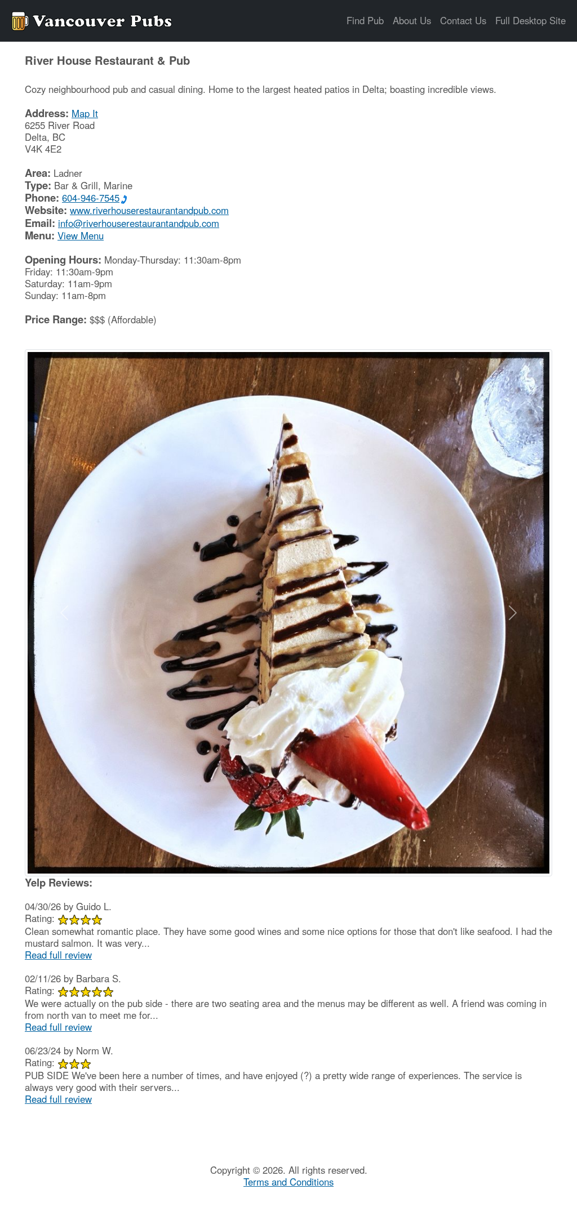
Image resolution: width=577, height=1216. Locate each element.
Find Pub (365, 20)
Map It (85, 113)
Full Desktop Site (530, 20)
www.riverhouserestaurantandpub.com (149, 210)
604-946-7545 (90, 197)
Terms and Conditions (288, 1181)
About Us (412, 20)
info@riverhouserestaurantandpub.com (138, 223)
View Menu (80, 235)
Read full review (58, 954)
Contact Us (463, 20)
